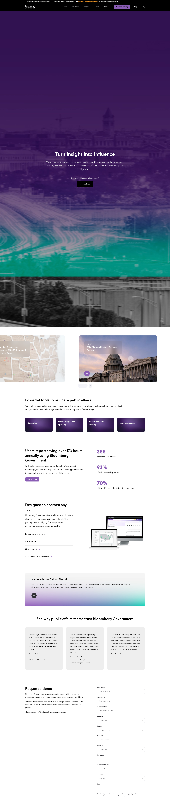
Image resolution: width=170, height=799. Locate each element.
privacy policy (129, 794)
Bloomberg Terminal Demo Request (64, 1)
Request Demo (85, 184)
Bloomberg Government (29, 7)
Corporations (31, 541)
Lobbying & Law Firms (35, 534)
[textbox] (125, 769)
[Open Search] (144, 7)
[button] (40, 1)
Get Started (32, 479)
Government (31, 549)
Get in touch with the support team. (53, 712)
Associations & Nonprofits (37, 557)
